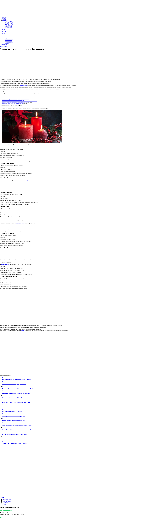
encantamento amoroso (20, 223)
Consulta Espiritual (8, 25)
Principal (4, 17)
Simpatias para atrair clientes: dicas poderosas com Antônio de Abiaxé (15, 102)
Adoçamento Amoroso (9, 23)
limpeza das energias (25, 180)
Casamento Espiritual (8, 21)
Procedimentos (5, 20)
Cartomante (7, 28)
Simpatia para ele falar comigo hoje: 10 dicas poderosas (12, 103)
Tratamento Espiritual (9, 27)
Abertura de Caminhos (9, 22)
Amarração (4, 18)
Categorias (2, 375)
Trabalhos (4, 19)
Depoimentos (4, 29)
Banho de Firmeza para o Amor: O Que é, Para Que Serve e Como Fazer (15, 99)
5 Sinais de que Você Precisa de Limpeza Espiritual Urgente (13, 100)
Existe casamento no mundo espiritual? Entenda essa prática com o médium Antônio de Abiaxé (19, 101)
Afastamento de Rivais (9, 24)
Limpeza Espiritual (8, 26)
